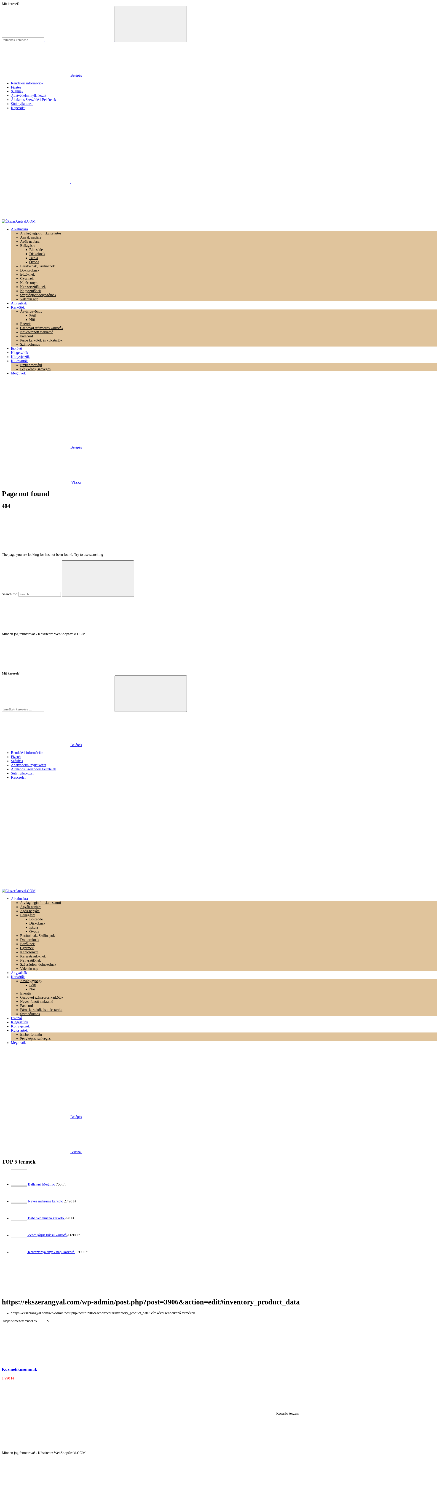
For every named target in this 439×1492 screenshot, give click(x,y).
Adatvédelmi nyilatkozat (28, 95)
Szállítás (17, 91)
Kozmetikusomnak (19, 1369)
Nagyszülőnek (30, 291)
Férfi (32, 315)
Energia (25, 324)
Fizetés (16, 87)
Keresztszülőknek (33, 287)
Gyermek (27, 278)
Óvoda (34, 262)
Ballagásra (27, 245)
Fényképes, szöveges (35, 369)
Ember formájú (31, 365)
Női (32, 320)
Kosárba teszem (287, 1413)
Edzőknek (27, 274)
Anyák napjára (30, 237)
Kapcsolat (18, 108)
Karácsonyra (29, 283)
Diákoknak (37, 254)
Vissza (76, 482)
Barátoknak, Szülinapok (37, 266)
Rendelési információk (27, 83)
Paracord (26, 336)
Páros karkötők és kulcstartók (41, 340)
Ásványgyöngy (31, 311)
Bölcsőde (36, 250)
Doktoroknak (29, 270)
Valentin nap (29, 299)
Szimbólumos (30, 344)
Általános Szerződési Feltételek (33, 100)
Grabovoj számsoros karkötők (41, 328)
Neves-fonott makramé (36, 332)
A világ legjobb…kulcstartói (40, 233)
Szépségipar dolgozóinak (38, 295)
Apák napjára (30, 241)
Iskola (33, 258)
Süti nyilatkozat (22, 104)
